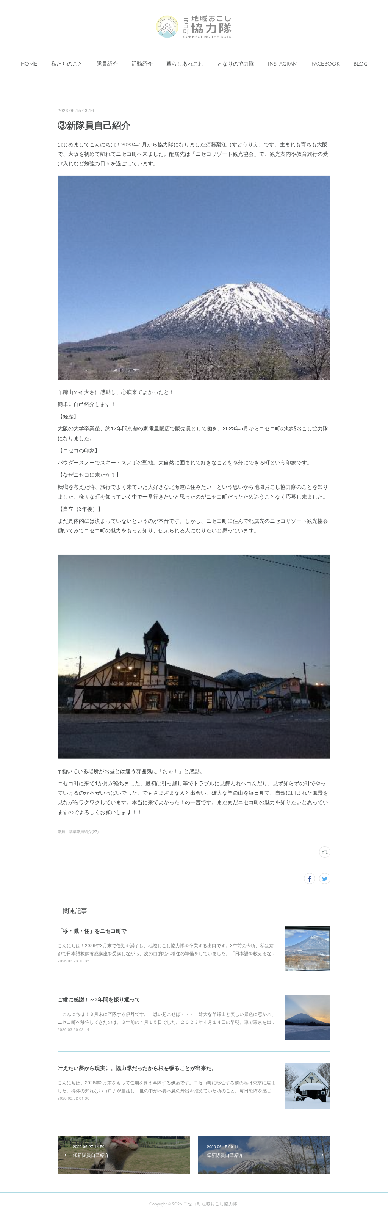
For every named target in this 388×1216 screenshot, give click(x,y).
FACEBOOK (325, 64)
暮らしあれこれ (184, 64)
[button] (29, 64)
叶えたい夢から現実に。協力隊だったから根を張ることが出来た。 (137, 1068)
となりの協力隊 (235, 64)
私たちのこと (67, 64)
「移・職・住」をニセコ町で (92, 930)
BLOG (361, 64)
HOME (29, 64)
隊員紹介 (107, 64)
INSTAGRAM (283, 64)
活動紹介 (142, 64)
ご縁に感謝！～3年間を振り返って (99, 999)
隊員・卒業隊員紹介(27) (78, 831)
